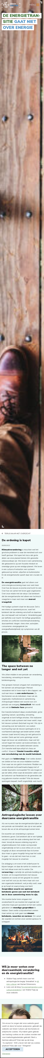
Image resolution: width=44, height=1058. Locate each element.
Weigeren (6, 1053)
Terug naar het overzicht (17, 533)
